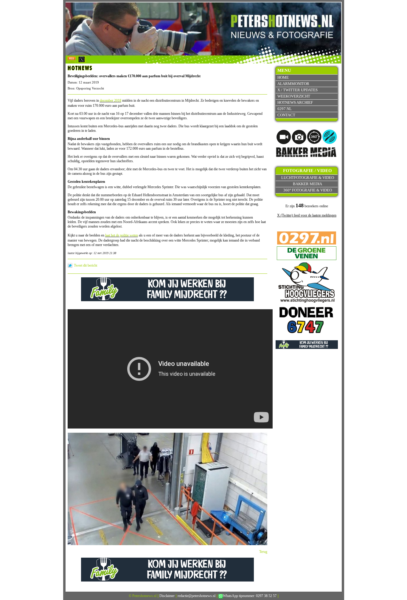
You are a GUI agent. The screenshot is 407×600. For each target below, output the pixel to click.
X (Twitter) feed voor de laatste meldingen (306, 215)
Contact (286, 115)
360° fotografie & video (307, 190)
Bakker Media (307, 184)
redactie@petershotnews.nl (196, 596)
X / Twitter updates (297, 90)
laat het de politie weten (121, 235)
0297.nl (284, 108)
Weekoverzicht (293, 96)
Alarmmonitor (293, 83)
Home (283, 77)
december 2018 (110, 100)
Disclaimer (167, 596)
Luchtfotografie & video (307, 177)
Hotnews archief (295, 102)
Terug (263, 552)
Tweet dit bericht (85, 265)
